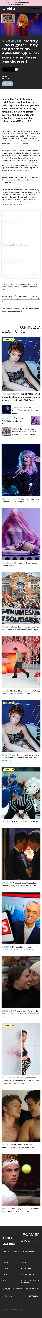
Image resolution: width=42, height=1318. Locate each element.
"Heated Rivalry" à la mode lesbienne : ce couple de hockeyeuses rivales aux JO (20, 1014)
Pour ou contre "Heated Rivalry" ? (26, 822)
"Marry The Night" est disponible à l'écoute (18, 284)
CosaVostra (18, 1310)
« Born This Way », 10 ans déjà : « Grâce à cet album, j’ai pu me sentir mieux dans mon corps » (20, 180)
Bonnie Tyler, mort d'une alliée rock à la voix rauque (26, 410)
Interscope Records (15, 311)
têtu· (6, 76)
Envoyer (33, 1296)
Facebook (5, 1268)
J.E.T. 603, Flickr (26, 309)
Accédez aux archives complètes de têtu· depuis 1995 (16, 3)
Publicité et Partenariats (28, 1274)
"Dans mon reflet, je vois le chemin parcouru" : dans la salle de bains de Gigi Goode (21, 397)
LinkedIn (5, 1274)
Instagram (11, 138)
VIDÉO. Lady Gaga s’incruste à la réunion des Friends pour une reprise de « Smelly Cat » (21, 298)
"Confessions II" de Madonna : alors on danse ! (13, 421)
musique (12, 41)
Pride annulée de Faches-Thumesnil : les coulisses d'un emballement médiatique (25, 432)
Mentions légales (26, 1268)
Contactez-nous (25, 1262)
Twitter (5, 1280)
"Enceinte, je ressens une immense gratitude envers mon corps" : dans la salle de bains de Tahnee (21, 1081)
